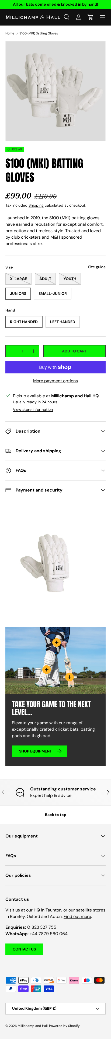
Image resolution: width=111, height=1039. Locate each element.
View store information (33, 409)
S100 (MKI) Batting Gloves (38, 33)
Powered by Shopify (64, 1026)
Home (9, 33)
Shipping (36, 205)
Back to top (55, 814)
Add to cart (74, 351)
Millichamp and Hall (33, 1026)
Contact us (24, 949)
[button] (90, 17)
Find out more (77, 916)
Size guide (97, 266)
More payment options (55, 381)
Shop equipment (35, 751)
